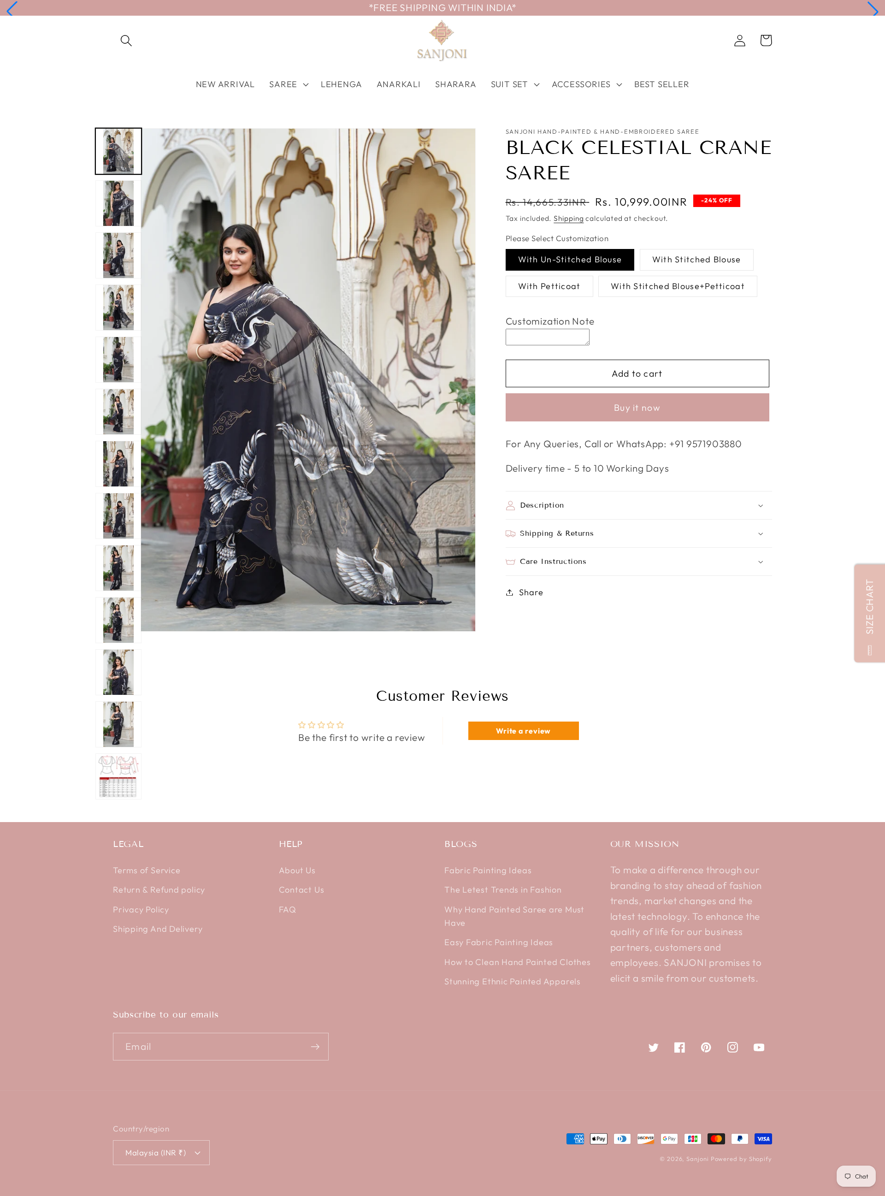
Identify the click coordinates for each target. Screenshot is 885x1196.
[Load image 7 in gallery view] (118, 464)
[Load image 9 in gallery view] (118, 568)
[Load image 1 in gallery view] (118, 151)
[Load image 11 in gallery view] (118, 672)
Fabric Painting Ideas (487, 870)
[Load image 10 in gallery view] (118, 620)
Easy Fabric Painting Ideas (498, 942)
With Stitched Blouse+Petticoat (678, 286)
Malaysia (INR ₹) (155, 1152)
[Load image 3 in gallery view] (118, 255)
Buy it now (637, 407)
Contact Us (301, 889)
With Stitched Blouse (696, 259)
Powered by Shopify (741, 1158)
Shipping (569, 218)
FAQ (287, 909)
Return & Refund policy (159, 889)
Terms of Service (146, 870)
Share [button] (531, 592)
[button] (12, 11)
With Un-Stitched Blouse (570, 259)
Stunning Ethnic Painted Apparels (512, 981)
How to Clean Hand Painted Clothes (517, 962)
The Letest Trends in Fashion (503, 889)
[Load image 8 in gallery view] (118, 516)
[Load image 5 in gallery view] (118, 360)
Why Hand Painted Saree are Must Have (514, 916)
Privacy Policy (141, 909)
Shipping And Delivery (157, 929)
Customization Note (550, 321)
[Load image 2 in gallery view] (118, 203)
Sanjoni (697, 1158)
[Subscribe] (315, 1047)
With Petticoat (549, 286)
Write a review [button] (523, 730)
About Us (297, 870)
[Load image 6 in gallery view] (118, 412)
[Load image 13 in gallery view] (118, 776)
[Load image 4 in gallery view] (118, 307)
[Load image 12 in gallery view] (118, 724)
